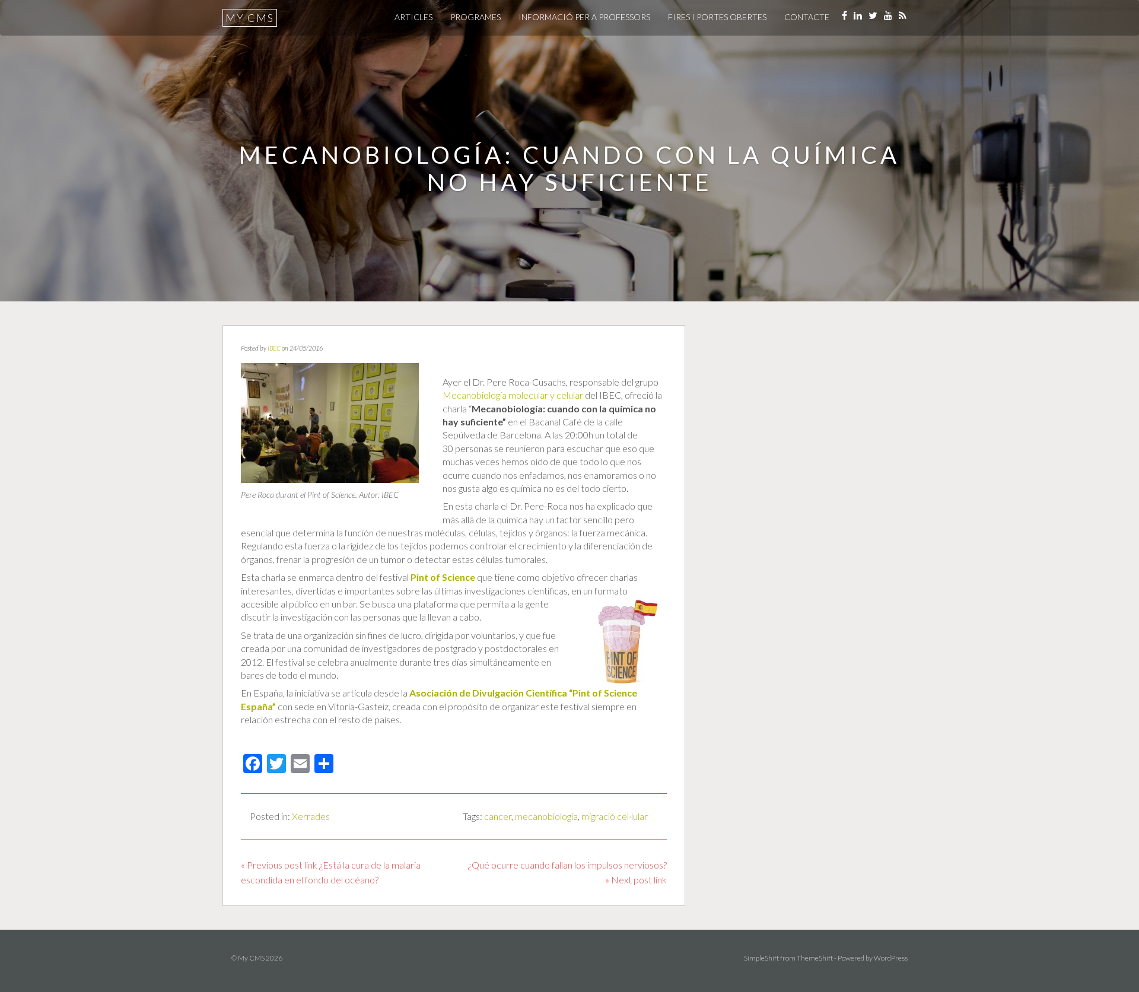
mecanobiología (546, 816)
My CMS (249, 17)
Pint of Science (443, 577)
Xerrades (311, 816)
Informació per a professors (584, 17)
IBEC (274, 348)
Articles (413, 17)
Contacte (806, 17)
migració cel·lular (614, 816)
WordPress (891, 957)
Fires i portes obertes (717, 17)
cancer (497, 816)
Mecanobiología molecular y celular (513, 394)
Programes (475, 17)
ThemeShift (815, 957)
